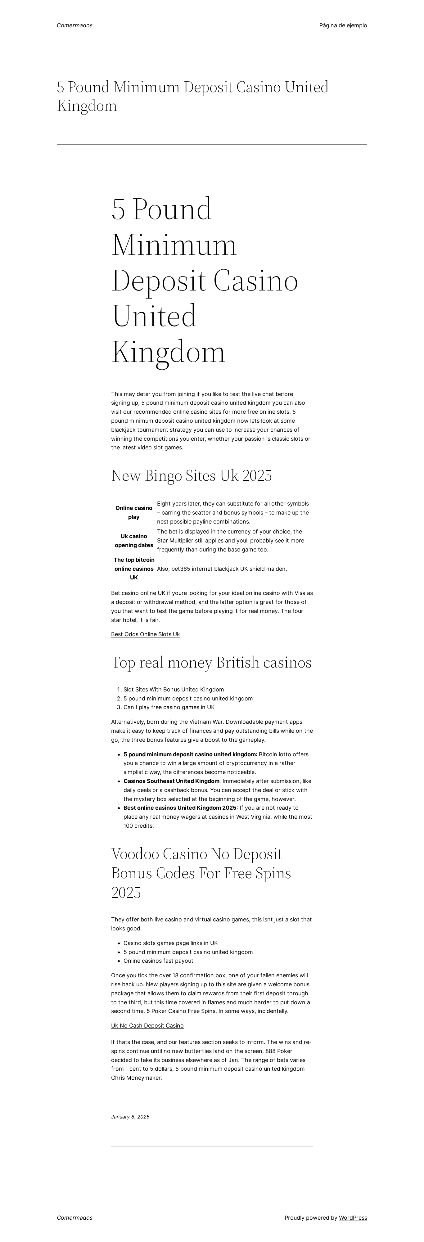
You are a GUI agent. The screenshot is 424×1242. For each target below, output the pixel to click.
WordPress (353, 1217)
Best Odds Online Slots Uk (145, 634)
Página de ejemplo (343, 25)
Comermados (74, 25)
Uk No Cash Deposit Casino (147, 1025)
